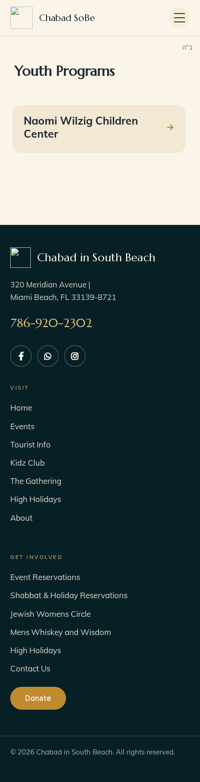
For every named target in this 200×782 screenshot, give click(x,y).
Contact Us (30, 668)
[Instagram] (75, 356)
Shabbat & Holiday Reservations (68, 595)
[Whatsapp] (48, 356)
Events (22, 426)
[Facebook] (21, 356)
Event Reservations (45, 577)
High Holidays (35, 499)
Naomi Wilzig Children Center (81, 127)
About (21, 518)
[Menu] (179, 17)
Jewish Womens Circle (50, 614)
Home (21, 407)
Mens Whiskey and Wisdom (60, 632)
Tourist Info (30, 444)
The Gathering (35, 481)
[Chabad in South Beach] (67, 18)
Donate (38, 698)
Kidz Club (27, 463)
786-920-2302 (51, 322)
